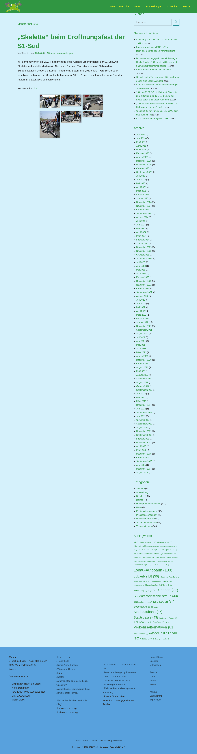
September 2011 (144, 412)
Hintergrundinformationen (148, 504)
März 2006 (141, 450)
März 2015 (141, 401)
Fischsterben (172, 550)
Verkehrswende (141, 634)
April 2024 (141, 232)
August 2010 (142, 427)
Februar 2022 (142, 318)
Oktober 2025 (142, 168)
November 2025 (144, 164)
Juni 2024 (141, 225)
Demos (139, 500)
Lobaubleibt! (146, 576)
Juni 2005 (141, 465)
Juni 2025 (141, 180)
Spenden (154, 661)
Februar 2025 (142, 195)
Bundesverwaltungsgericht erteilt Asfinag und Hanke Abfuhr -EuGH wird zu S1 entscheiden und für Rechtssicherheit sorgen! (157, 62)
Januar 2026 (142, 157)
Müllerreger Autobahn (114, 684)
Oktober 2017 (142, 386)
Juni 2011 (141, 416)
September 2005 (144, 461)
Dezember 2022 (144, 281)
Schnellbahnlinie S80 (146, 522)
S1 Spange (165, 590)
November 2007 (144, 442)
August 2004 (142, 472)
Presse (186, 6)
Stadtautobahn (148, 612)
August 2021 (142, 333)
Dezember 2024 (144, 202)
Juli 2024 (140, 221)
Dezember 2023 (144, 247)
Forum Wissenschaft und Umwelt (148, 554)
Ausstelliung (142, 492)
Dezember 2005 (144, 454)
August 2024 (142, 217)
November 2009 (144, 431)
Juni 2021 (141, 341)
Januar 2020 (142, 375)
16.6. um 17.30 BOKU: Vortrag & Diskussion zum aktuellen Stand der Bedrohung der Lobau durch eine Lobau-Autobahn (157, 96)
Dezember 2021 (144, 326)
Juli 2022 (140, 300)
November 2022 (144, 285)
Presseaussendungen (146, 515)
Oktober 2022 (142, 288)
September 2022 (144, 292)
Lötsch (147, 581)
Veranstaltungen (153, 6)
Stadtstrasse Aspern (168, 618)
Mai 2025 (140, 183)
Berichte (140, 496)
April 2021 (141, 348)
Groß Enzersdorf (149, 557)
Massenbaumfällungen (162, 581)
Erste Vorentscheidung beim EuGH (153, 118)
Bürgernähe (139, 550)
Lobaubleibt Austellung (169, 577)
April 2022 (141, 311)
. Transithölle (62, 661)
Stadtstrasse (146, 617)
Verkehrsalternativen (154, 627)
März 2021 (141, 352)
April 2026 (141, 146)
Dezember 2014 (144, 405)
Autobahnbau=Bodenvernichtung (73, 689)
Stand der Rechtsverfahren (117, 680)
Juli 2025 (140, 176)
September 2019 (144, 379)
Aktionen (51, 53)
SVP (167, 622)
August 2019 (142, 382)
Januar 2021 (142, 356)
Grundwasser (162, 557)
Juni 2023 (141, 266)
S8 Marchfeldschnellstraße (156, 596)
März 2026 (141, 149)
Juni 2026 (141, 138)
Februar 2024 (142, 240)
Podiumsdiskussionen (146, 511)
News (137, 6)
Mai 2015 (140, 397)
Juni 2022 (141, 303)
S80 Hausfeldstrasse (143, 602)
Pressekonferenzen (145, 519)
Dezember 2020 (144, 360)
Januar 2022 (142, 322)
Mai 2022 (140, 307)
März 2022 (141, 315)
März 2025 (141, 191)
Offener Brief (168, 585)
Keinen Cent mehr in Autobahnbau (160, 561)
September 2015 (144, 390)
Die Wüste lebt (150, 550)
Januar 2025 (142, 198)
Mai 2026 (140, 142)
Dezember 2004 (144, 469)
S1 (149, 591)
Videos (153, 680)
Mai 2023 (140, 270)
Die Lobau (124, 6)
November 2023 (144, 251)
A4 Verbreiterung (164, 542)
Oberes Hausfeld (153, 585)
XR (152, 639)
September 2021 (144, 330)
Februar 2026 (142, 153)
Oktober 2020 (142, 364)
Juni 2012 (141, 409)
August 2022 (142, 296)
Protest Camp (140, 591)
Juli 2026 (140, 134)
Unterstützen (156, 657)
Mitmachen (172, 6)
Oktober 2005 (142, 457)
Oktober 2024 (142, 210)
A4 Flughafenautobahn (145, 542)
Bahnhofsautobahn (154, 546)
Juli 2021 (140, 337)
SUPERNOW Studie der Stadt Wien (149, 622)
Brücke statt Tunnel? (67, 693)
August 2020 (142, 367)
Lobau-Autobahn (153, 570)
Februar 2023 (142, 277)
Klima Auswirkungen (67, 665)
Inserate (144, 561)
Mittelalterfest (139, 585)
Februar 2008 (142, 439)
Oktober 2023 (142, 255)
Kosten (60, 677)
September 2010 (144, 424)
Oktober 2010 (142, 420)
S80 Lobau (163, 601)
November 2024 (144, 206)
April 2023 (141, 273)
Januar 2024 (142, 243)
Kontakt (153, 692)
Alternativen (140, 546)
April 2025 (141, 187)
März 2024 (141, 236)
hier (36, 88)
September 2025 (144, 172)
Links (152, 676)
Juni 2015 (141, 394)
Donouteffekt (161, 550)
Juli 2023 (140, 262)
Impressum (155, 699)
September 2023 (144, 258)
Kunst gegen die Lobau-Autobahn (158, 565)
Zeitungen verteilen (162, 639)
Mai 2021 (140, 345)
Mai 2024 (140, 228)
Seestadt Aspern (146, 606)
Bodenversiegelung (169, 546)
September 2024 (144, 213)
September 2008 (144, 435)
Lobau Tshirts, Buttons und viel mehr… (154, 70)
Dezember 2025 (144, 161)
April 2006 (141, 446)
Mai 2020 (140, 371)
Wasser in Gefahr (66, 669)
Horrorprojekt (64, 657)
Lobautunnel (139, 581)
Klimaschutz (140, 565)
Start (112, 6)
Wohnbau (145, 639)
